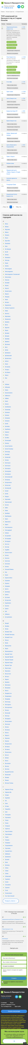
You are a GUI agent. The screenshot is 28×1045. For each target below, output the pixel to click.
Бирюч (6, 524)
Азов (6, 246)
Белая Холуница (9, 449)
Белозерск (7, 468)
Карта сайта (18, 1006)
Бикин (6, 510)
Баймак (7, 398)
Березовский (8, 502)
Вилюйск (7, 682)
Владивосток (8, 693)
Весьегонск (8, 674)
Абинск (7, 232)
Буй (6, 611)
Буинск (6, 608)
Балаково (7, 412)
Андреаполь (8, 305)
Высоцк (7, 766)
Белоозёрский (8, 477)
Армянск (7, 341)
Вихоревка (7, 688)
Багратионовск (8, 393)
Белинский (7, 457)
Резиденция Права (11, 184)
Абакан (6, 226)
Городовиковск (9, 845)
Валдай (7, 623)
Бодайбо (7, 549)
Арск (6, 347)
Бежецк (7, 443)
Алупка (6, 285)
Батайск (7, 437)
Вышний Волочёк (9, 772)
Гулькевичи (8, 884)
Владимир (7, 699)
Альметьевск (8, 291)
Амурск (7, 294)
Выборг (7, 758)
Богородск (7, 541)
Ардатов (7, 327)
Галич (6, 803)
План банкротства (11, 57)
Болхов (7, 566)
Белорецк (7, 479)
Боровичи (7, 580)
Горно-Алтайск (8, 831)
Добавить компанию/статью (8, 1004)
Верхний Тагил (8, 654)
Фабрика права (10, 163)
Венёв (6, 643)
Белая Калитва (8, 446)
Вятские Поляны (9, 783)
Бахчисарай (8, 440)
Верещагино (8, 645)
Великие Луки (8, 631)
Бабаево (7, 384)
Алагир (6, 254)
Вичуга (6, 690)
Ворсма (7, 741)
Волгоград (7, 702)
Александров (8, 268)
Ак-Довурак (8, 249)
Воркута (7, 735)
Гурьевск (7, 887)
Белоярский (8, 488)
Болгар (7, 555)
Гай (6, 800)
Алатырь (7, 260)
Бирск (6, 519)
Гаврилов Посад (9, 789)
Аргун (6, 324)
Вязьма (7, 780)
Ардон (6, 330)
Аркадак (7, 336)
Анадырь (7, 296)
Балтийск (7, 426)
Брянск (7, 594)
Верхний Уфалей (9, 657)
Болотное (7, 561)
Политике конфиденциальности (15, 1037)
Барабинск (7, 429)
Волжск (7, 710)
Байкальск (7, 395)
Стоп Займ (9, 82)
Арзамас (7, 333)
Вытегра (7, 769)
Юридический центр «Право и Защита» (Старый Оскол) (13, 172)
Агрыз (6, 238)
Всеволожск (8, 752)
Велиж (6, 629)
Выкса (6, 760)
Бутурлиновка (8, 617)
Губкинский (8, 876)
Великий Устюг (9, 637)
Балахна (7, 415)
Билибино (7, 513)
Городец (7, 840)
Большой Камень (9, 569)
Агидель (7, 235)
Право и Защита (11, 156)
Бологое (7, 558)
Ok (14, 1041)
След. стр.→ (19, 207)
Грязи (6, 862)
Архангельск (8, 358)
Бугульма (7, 597)
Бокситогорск (8, 552)
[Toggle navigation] (2, 7)
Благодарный (8, 530)
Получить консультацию (14, 1011)
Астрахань (7, 367)
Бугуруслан (8, 600)
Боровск (7, 583)
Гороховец (7, 848)
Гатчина (7, 806)
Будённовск (8, 603)
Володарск (7, 718)
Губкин (6, 870)
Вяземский (7, 774)
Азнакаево (7, 243)
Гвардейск (7, 809)
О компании (4, 1002)
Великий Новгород (9, 634)
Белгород (7, 451)
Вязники (7, 777)
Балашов (7, 421)
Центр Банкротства (11, 98)
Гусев (6, 890)
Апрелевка (7, 316)
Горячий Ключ (8, 851)
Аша (6, 378)
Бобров (7, 533)
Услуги (11, 1002)
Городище (7, 842)
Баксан (6, 404)
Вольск (7, 732)
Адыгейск (7, 240)
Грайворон (7, 854)
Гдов (6, 812)
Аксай (6, 252)
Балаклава (7, 409)
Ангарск (7, 302)
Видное (7, 679)
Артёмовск (7, 353)
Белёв (6, 493)
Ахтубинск (7, 372)
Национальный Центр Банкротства (12, 919)
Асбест (7, 361)
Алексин (7, 280)
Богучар (7, 547)
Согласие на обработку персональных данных (13, 982)
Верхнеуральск (9, 651)
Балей (6, 423)
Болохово (7, 564)
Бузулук (7, 606)
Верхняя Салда (9, 662)
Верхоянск (7, 671)
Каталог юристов (10, 11)
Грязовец (7, 865)
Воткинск (7, 746)
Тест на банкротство (6, 1006)
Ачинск (6, 375)
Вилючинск (7, 685)
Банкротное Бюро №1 (12, 111)
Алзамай (7, 282)
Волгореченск (8, 707)
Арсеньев (7, 344)
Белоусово (7, 485)
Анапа (6, 299)
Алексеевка (8, 277)
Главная (3, 11)
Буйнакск (7, 614)
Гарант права (10, 91)
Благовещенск (8, 527)
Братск (6, 589)
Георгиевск (8, 817)
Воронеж (7, 738)
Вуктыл (7, 755)
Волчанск (7, 730)
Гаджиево (7, 798)
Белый (6, 491)
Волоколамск (8, 721)
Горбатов (7, 828)
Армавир (7, 339)
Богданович (8, 535)
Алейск (7, 266)
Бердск (7, 496)
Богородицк (8, 538)
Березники (7, 499)
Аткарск (7, 369)
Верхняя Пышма (9, 659)
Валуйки (7, 626)
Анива (6, 310)
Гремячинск (8, 856)
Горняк (6, 837)
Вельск (7, 640)
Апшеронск (8, 319)
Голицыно (7, 826)
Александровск (9, 271)
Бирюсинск (8, 521)
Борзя (6, 575)
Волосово (7, 724)
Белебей (7, 454)
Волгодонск (8, 704)
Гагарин (7, 795)
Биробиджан (8, 516)
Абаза (6, 224)
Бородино (7, 586)
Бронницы (7, 592)
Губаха (6, 868)
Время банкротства (11, 121)
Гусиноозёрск (8, 893)
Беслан (7, 505)
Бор (6, 572)
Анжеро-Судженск (9, 308)
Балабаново (8, 407)
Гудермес (7, 879)
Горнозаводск (8, 834)
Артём (6, 350)
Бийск (6, 507)
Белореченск (8, 482)
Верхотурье (8, 668)
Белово (7, 460)
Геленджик (8, 814)
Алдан (6, 263)
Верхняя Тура (8, 665)
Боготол (7, 544)
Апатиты (7, 313)
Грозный (7, 859)
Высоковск (8, 763)
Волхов (7, 727)
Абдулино (7, 229)
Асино (6, 364)
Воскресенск (8, 744)
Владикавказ (8, 696)
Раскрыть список (10, 901)
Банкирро (5, 938)
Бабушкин (7, 387)
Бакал (6, 401)
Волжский (7, 713)
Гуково (6, 882)
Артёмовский (8, 355)
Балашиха (7, 418)
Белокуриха (8, 471)
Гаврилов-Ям (8, 792)
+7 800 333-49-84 (8, 8)
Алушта (7, 288)
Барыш (6, 435)
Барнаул (7, 432)
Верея (6, 648)
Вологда (7, 716)
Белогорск (7, 463)
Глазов (6, 820)
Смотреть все (14, 948)
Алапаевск (7, 257)
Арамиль (7, 322)
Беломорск (8, 474)
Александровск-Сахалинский (12, 274)
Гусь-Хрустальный (9, 896)
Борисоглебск (8, 578)
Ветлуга (7, 676)
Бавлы (6, 390)
